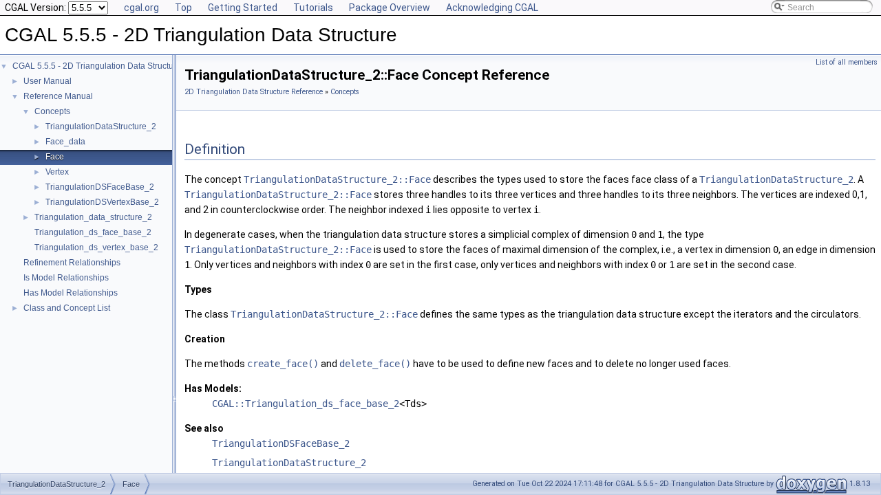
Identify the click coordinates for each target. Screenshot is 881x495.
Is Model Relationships (66, 278)
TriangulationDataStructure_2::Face (337, 179)
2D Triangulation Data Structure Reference (253, 91)
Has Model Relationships (70, 293)
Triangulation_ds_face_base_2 (92, 232)
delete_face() (375, 363)
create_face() (283, 363)
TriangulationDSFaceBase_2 (99, 187)
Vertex (57, 172)
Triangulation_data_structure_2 (93, 217)
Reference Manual (58, 96)
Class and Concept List (66, 308)
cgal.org (141, 7)
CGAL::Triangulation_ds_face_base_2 (305, 403)
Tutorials (313, 7)
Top (183, 7)
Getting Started (242, 7)
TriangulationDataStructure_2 (100, 126)
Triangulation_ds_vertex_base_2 (96, 247)
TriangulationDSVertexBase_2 (102, 202)
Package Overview (389, 7)
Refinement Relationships (71, 262)
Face (54, 157)
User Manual (47, 81)
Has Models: (213, 388)
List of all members (847, 62)
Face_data (65, 141)
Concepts (52, 111)
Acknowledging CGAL (492, 7)
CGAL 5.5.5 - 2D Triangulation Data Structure (96, 66)
